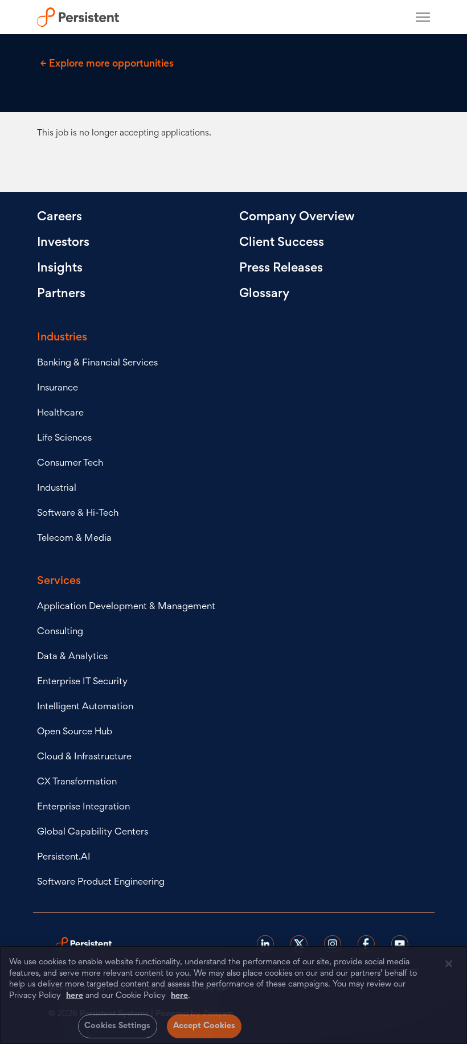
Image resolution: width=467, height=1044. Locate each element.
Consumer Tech (70, 463)
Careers (59, 217)
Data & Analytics (72, 657)
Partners (61, 294)
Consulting (60, 632)
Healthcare (60, 413)
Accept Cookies (204, 1026)
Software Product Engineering (101, 882)
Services (59, 581)
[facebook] (366, 943)
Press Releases (281, 268)
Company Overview (297, 217)
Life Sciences (64, 438)
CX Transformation (77, 782)
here (74, 996)
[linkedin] (265, 943)
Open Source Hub (74, 732)
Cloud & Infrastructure (84, 757)
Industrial (56, 488)
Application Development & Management (126, 607)
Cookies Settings (117, 1026)
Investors (63, 243)
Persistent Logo (83, 17)
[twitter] (299, 943)
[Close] (448, 963)
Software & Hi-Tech (77, 513)
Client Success (281, 243)
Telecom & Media (74, 539)
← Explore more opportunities (107, 64)
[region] (233, 995)
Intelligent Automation (85, 707)
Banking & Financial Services (97, 363)
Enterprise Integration (83, 807)
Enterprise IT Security (82, 682)
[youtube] (399, 943)
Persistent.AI (64, 857)
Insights (60, 268)
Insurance (57, 388)
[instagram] (332, 943)
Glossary (264, 294)
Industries (62, 337)
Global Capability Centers (92, 832)
